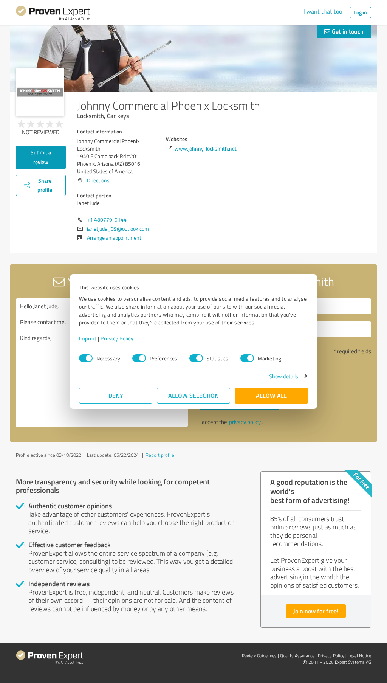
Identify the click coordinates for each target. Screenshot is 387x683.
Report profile (160, 455)
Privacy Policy (117, 338)
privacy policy (245, 422)
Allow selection (193, 395)
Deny (115, 395)
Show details (283, 376)
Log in (360, 12)
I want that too (322, 11)
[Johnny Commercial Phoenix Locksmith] (40, 92)
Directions (98, 180)
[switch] (139, 358)
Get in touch (347, 31)
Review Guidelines (259, 655)
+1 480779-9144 (107, 219)
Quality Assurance (297, 655)
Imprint (88, 338)
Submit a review (41, 157)
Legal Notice (359, 655)
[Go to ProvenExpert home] (53, 14)
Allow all (271, 395)
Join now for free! (315, 611)
